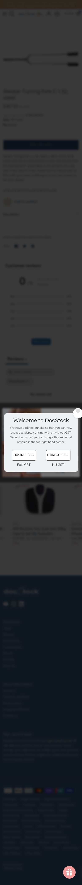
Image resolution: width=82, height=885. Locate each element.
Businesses (24, 455)
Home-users (58, 455)
